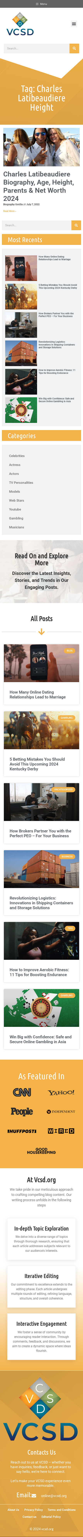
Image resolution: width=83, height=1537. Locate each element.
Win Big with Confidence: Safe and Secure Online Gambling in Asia (56, 400)
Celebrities (17, 456)
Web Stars (16, 500)
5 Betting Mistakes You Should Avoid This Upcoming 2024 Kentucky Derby (58, 286)
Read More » (9, 211)
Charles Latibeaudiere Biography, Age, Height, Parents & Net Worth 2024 (38, 186)
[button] (74, 24)
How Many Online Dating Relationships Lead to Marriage (54, 258)
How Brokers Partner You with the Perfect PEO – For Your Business (56, 315)
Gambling (16, 518)
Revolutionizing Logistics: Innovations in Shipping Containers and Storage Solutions (57, 344)
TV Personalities (21, 483)
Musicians (16, 527)
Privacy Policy (33, 1510)
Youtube (15, 509)
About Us (13, 1510)
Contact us (29, 1517)
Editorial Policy (51, 1517)
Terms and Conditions (62, 1510)
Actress (14, 465)
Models (14, 491)
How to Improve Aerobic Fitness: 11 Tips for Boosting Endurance (57, 371)
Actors (14, 474)
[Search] (74, 48)
